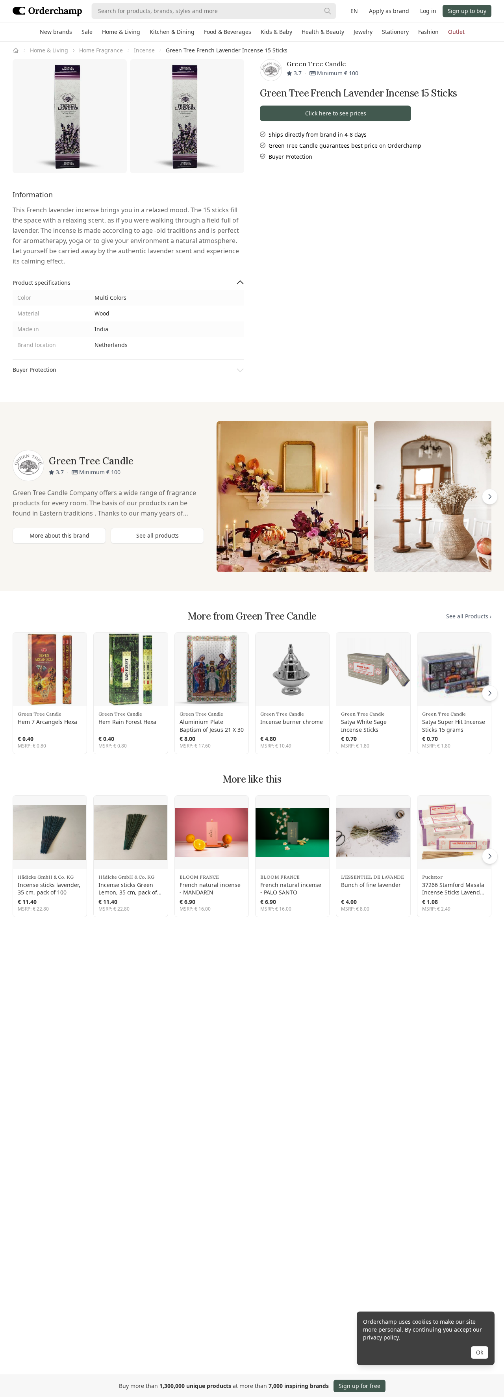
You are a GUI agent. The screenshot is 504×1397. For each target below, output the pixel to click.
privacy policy (381, 1337)
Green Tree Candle (39, 714)
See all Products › (468, 616)
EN (354, 11)
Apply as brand (389, 11)
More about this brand (59, 535)
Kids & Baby (276, 31)
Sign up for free (359, 1386)
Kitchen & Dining (172, 31)
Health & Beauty (323, 31)
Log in (428, 11)
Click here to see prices (335, 113)
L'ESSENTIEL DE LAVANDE (372, 877)
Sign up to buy (467, 11)
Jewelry (363, 31)
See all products (157, 535)
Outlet (456, 31)
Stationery (395, 31)
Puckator (432, 877)
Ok (479, 1352)
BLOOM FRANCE (199, 877)
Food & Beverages (227, 31)
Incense (144, 50)
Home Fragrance (101, 50)
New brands (56, 31)
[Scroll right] (490, 497)
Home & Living (121, 31)
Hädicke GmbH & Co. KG (46, 877)
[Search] (328, 11)
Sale (87, 31)
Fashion (428, 31)
